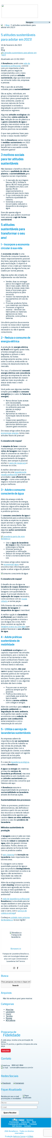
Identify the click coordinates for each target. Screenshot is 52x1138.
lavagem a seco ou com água (13, 626)
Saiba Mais (6, 1050)
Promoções (14, 1122)
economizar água (11, 564)
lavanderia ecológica (20, 762)
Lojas (22, 1120)
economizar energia (9, 433)
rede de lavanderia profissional (16, 899)
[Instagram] (14, 968)
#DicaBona (10, 1020)
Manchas (9, 1009)
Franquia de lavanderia (17, 1124)
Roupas (9, 1018)
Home (14, 1120)
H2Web (30, 1136)
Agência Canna (19, 1136)
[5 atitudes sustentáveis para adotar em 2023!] (19, 55)
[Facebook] (17, 968)
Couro (8, 1014)
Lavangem (10, 1012)
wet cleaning (8, 855)
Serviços (29, 1120)
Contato (27, 1126)
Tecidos (9, 1016)
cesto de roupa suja (17, 463)
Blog (7, 25)
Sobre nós (25, 1122)
